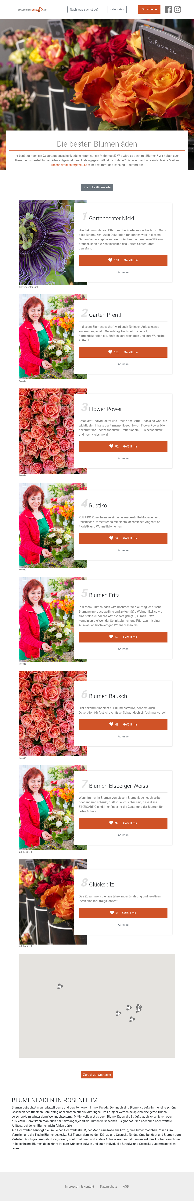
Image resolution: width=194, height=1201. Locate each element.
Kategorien (117, 9)
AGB (126, 1186)
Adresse (123, 272)
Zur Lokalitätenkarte (97, 187)
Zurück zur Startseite (97, 1075)
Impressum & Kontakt (79, 1186)
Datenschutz (108, 1186)
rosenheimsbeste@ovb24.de (70, 165)
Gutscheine (149, 9)
